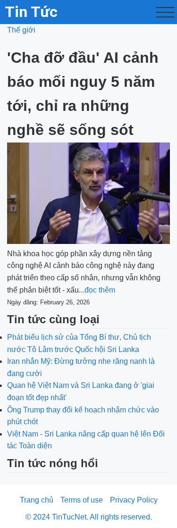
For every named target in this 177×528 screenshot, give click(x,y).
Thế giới (21, 30)
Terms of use (81, 500)
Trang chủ (36, 500)
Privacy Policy (134, 500)
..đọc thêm (98, 290)
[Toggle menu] (165, 12)
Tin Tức (31, 12)
